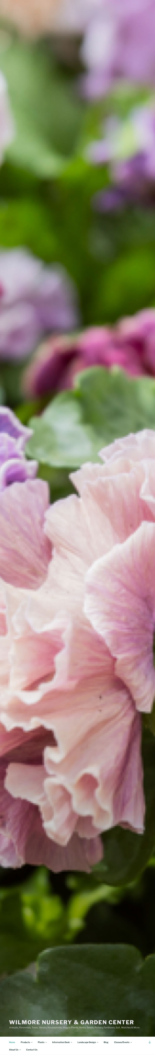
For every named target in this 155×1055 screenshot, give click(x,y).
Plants (41, 1042)
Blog (106, 1042)
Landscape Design (87, 1042)
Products (25, 1042)
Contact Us (31, 1049)
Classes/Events (121, 1042)
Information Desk (61, 1042)
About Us (13, 1049)
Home (12, 1042)
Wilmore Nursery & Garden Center (71, 1022)
